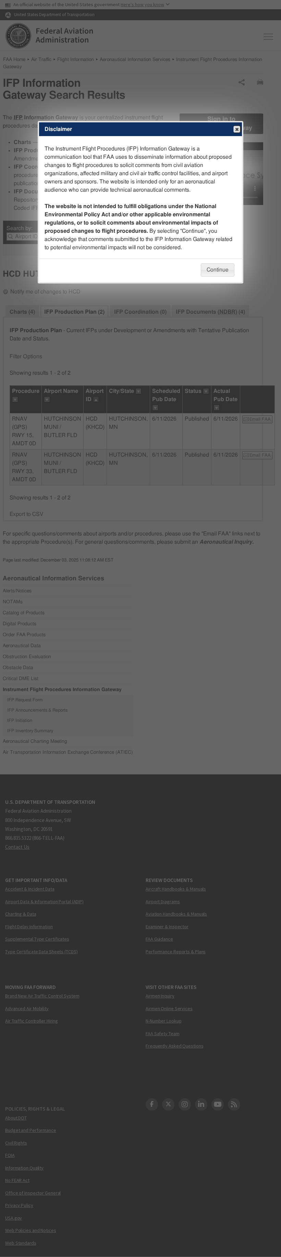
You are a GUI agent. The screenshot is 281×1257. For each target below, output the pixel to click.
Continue (218, 270)
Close (236, 129)
